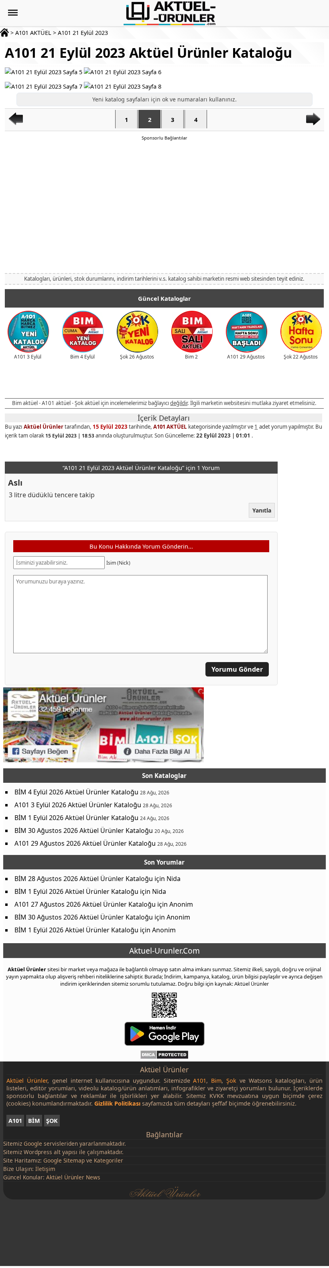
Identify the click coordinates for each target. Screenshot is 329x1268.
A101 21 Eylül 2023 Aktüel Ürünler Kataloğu (148, 52)
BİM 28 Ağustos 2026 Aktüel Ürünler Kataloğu (83, 878)
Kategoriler (108, 1160)
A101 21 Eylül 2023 (83, 32)
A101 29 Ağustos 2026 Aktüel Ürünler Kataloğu (85, 843)
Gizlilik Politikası (117, 1103)
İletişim (45, 1169)
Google (33, 1143)
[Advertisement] (164, 206)
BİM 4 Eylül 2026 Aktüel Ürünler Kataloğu (76, 792)
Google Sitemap (64, 1160)
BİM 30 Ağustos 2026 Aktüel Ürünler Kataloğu (83, 830)
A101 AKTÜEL (33, 32)
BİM (34, 1120)
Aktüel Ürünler (43, 426)
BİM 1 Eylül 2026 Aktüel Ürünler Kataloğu (76, 817)
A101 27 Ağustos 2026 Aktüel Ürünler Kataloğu (85, 904)
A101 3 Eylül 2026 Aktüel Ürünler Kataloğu (77, 804)
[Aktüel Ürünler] (169, 13)
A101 (15, 1120)
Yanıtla (261, 510)
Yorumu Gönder (237, 669)
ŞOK (52, 1120)
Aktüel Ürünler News (73, 1177)
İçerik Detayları (164, 417)
